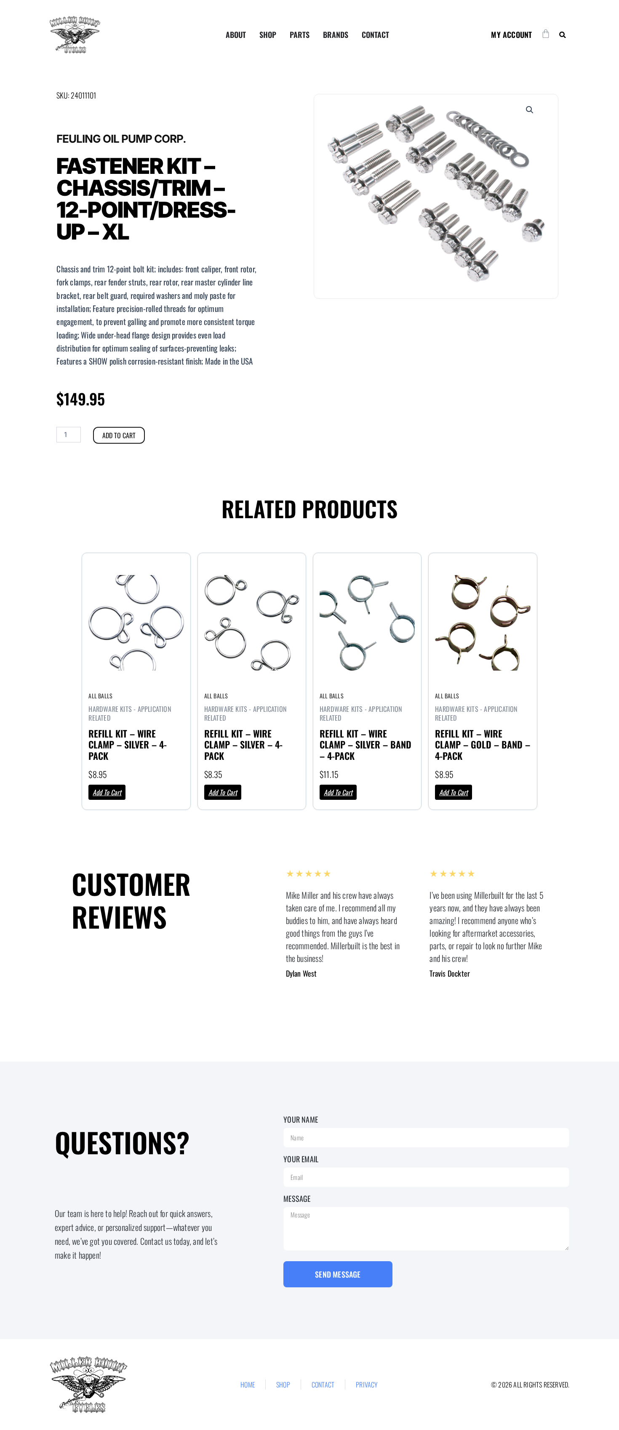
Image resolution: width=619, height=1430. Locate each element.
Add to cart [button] (107, 792)
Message (296, 1198)
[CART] (545, 33)
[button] (562, 35)
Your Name (300, 1119)
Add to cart (119, 435)
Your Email (300, 1158)
